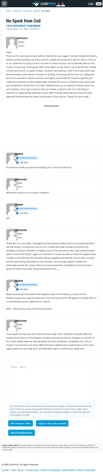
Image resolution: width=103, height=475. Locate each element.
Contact (6, 469)
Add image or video (20, 423)
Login (91, 4)
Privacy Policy (32, 469)
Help (13, 469)
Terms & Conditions (50, 469)
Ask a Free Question (21, 432)
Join (98, 4)
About (20, 469)
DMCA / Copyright (86, 469)
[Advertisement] (51, 126)
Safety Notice (69, 469)
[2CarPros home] (47, 3)
